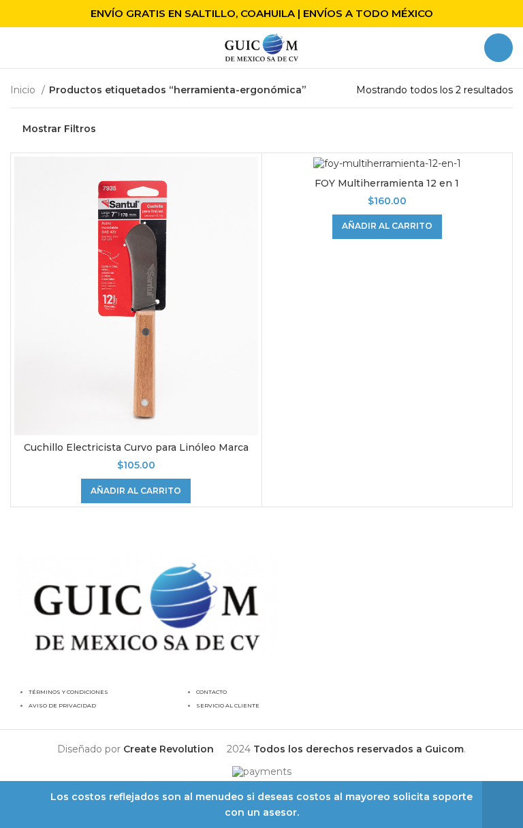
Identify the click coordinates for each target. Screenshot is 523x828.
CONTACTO (211, 691)
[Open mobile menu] (15, 47)
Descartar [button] (502, 804)
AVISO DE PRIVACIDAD (62, 705)
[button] (136, 491)
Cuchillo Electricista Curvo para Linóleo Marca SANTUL (136, 454)
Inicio (24, 90)
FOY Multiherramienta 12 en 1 (387, 183)
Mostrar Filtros (59, 129)
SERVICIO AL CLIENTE (227, 705)
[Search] (498, 47)
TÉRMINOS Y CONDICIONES (68, 691)
